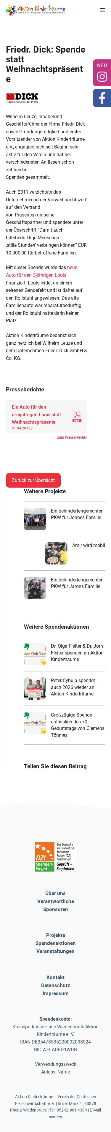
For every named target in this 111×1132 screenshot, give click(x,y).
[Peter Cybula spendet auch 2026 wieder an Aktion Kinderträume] (35, 688)
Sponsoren (55, 909)
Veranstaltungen (55, 951)
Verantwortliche (55, 901)
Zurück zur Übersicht (33, 480)
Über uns (55, 893)
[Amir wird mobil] (56, 553)
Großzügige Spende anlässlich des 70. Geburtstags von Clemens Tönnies (77, 725)
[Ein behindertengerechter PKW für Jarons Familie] (35, 588)
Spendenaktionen (56, 943)
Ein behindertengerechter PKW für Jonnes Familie (76, 514)
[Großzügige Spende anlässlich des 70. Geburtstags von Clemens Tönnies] (35, 723)
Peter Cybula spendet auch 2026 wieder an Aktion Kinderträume (73, 687)
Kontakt (55, 977)
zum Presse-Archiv (72, 437)
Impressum (56, 993)
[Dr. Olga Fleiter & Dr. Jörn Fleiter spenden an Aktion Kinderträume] (35, 654)
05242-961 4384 (72, 1110)
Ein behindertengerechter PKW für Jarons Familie (76, 583)
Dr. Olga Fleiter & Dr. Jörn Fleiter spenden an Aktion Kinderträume (77, 652)
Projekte (55, 935)
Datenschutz (55, 985)
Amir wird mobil (88, 545)
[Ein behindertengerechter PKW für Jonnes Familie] (35, 519)
